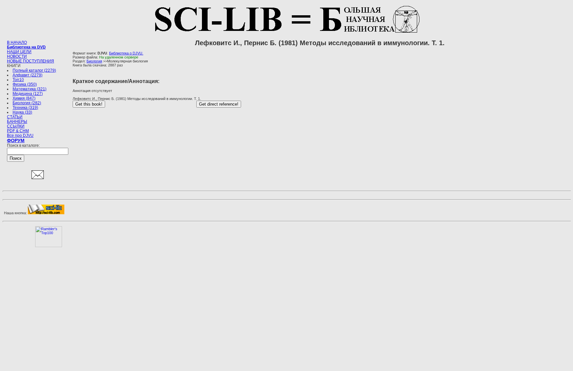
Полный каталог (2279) (34, 70)
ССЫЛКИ (16, 126)
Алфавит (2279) (27, 75)
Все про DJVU (20, 135)
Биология (94, 61)
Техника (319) (25, 107)
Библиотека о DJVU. (126, 53)
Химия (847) (24, 98)
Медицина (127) (28, 93)
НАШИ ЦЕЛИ (19, 51)
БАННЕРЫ (17, 121)
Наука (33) (22, 112)
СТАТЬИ (15, 117)
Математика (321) (29, 89)
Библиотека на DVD (26, 47)
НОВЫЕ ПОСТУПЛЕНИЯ (30, 61)
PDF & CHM (18, 131)
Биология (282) (27, 103)
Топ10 (18, 79)
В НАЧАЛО (17, 42)
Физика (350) (25, 84)
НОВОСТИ (17, 56)
